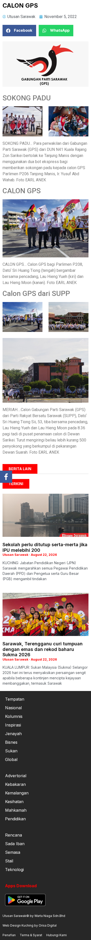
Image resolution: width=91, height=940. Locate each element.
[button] (19, 30)
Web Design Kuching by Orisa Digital (30, 925)
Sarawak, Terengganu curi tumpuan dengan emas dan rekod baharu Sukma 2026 (43, 649)
